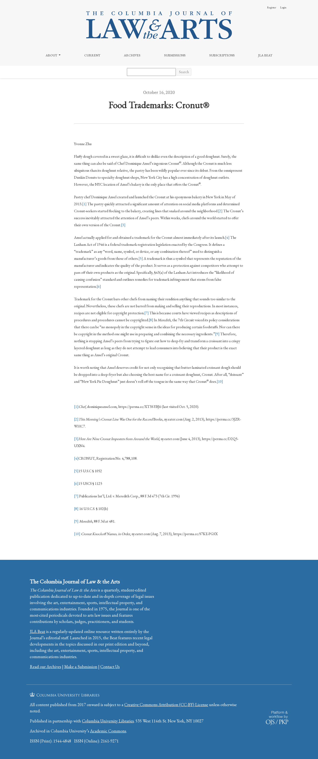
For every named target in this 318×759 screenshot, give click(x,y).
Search (184, 71)
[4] (227, 237)
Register (271, 7)
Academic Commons (108, 731)
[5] (141, 258)
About (52, 55)
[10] (220, 381)
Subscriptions (222, 55)
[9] (217, 334)
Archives (132, 55)
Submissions (175, 55)
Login (283, 7)
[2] (220, 211)
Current (92, 55)
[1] (84, 204)
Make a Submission (80, 666)
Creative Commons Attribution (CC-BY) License (166, 704)
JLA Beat (265, 55)
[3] (123, 224)
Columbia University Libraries (108, 721)
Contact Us (110, 666)
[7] (146, 313)
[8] (151, 320)
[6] (99, 286)
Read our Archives (45, 666)
